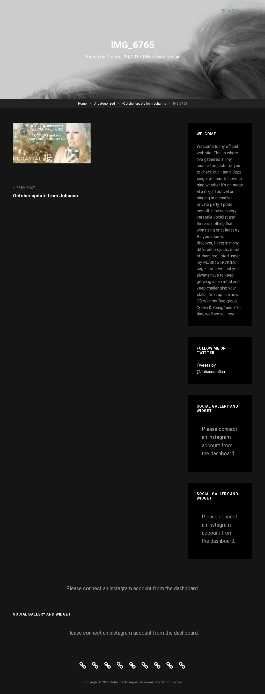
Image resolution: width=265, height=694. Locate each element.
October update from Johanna (144, 103)
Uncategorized (104, 103)
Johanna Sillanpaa (124, 682)
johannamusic (166, 56)
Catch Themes (171, 682)
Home (82, 103)
